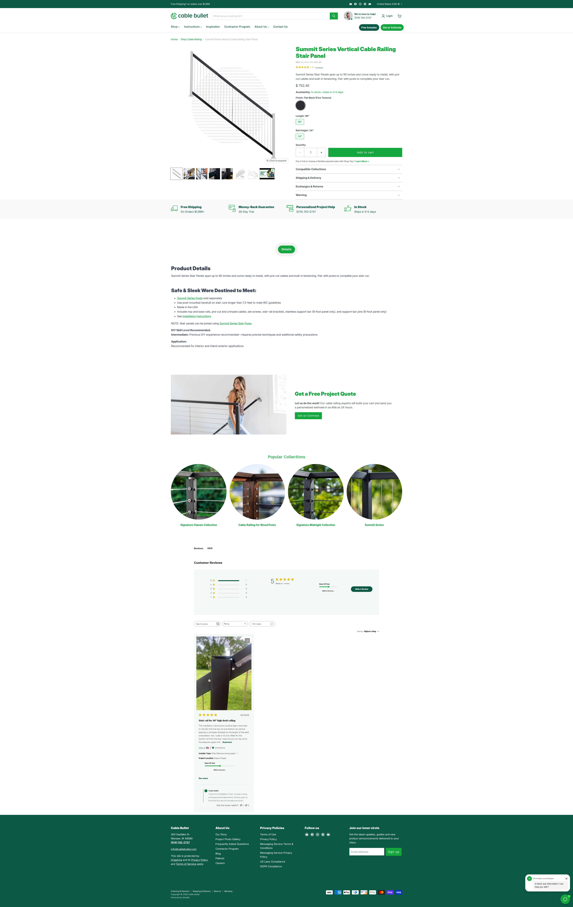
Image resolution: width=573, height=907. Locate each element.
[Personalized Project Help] (315, 209)
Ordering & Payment (180, 891)
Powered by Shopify (180, 897)
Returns (217, 891)
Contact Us (280, 26)
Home (174, 39)
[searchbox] (204, 623)
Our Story (221, 834)
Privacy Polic (199, 859)
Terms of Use (268, 834)
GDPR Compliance (271, 866)
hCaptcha (176, 859)
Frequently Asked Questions (232, 843)
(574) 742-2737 (362, 17)
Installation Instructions (196, 316)
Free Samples (369, 27)
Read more (227, 742)
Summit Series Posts (189, 298)
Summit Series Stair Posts (235, 323)
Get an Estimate (392, 27)
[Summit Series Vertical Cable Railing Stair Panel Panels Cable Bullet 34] (176, 174)
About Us (261, 26)
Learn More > (362, 161)
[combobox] (235, 623)
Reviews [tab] (198, 548)
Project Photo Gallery (227, 839)
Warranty (228, 891)
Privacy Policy (268, 839)
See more (203, 778)
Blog (218, 853)
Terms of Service (186, 863)
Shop (174, 26)
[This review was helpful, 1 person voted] (241, 805)
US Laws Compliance (272, 861)
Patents (219, 858)
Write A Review (361, 589)
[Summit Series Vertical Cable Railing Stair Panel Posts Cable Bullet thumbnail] (189, 174)
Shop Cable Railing (191, 39)
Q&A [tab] (210, 548)
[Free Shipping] (200, 209)
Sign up (393, 852)
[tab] (286, 249)
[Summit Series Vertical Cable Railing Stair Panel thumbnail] (267, 174)
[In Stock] (373, 209)
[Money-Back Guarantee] (258, 209)
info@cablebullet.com (184, 849)
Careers (220, 863)
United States (388, 4)
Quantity (301, 145)
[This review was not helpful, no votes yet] (246, 805)
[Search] (334, 16)
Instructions (192, 26)
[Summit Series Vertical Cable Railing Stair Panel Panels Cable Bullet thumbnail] (240, 174)
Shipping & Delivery (202, 891)
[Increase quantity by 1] (321, 152)
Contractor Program (237, 26)
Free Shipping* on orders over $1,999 (190, 4)
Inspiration (213, 26)
